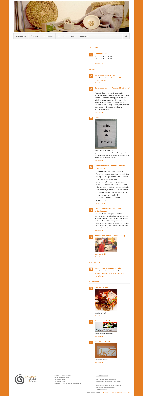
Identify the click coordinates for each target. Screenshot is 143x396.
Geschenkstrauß (101, 287)
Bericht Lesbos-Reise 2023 (105, 75)
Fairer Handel (48, 36)
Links (73, 36)
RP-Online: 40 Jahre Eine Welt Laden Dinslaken (110, 273)
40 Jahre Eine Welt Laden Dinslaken (108, 268)
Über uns (34, 36)
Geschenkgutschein (102, 341)
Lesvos (97, 117)
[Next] (125, 16)
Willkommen (21, 36)
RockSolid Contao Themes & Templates (117, 392)
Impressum (84, 36)
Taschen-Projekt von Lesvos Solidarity (110, 235)
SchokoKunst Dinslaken (104, 321)
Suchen (125, 36)
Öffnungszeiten (101, 53)
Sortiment (62, 36)
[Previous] (18, 16)
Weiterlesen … (100, 64)
